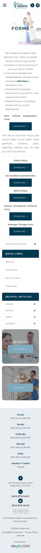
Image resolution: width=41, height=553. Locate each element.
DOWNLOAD (19, 126)
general (9, 304)
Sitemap (20, 535)
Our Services (11, 270)
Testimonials (11, 286)
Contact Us (19, 387)
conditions (10, 323)
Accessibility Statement (12, 532)
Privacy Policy (31, 532)
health (9, 317)
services (9, 310)
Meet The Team (13, 278)
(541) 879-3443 (20, 496)
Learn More (19, 349)
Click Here (22, 81)
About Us (10, 262)
